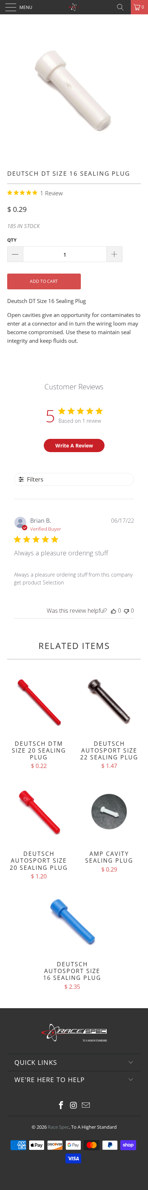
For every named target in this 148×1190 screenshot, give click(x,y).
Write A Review (74, 445)
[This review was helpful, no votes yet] (113, 611)
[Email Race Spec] (86, 1105)
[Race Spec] (74, 7)
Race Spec (58, 1127)
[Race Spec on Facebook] (61, 1105)
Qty (12, 240)
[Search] (122, 7)
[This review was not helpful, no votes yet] (126, 611)
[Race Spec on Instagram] (73, 1105)
